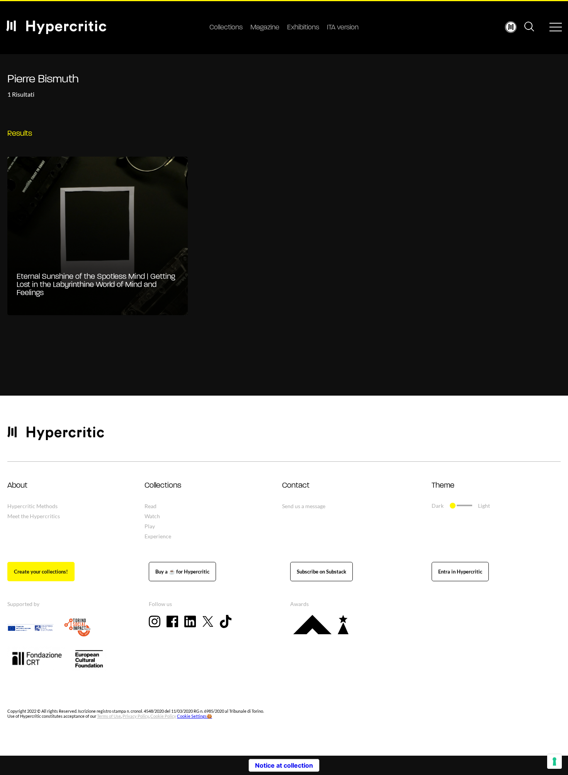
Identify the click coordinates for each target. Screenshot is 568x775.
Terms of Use (109, 716)
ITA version (343, 27)
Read (150, 506)
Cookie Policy (163, 716)
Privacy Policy (135, 716)
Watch (152, 516)
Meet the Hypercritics (33, 516)
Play (150, 526)
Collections (226, 27)
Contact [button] (296, 486)
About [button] (17, 486)
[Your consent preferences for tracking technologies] (554, 761)
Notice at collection (284, 765)
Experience (158, 536)
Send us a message (303, 506)
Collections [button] (163, 486)
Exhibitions (303, 27)
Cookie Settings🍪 (194, 716)
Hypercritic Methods (32, 506)
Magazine (264, 27)
